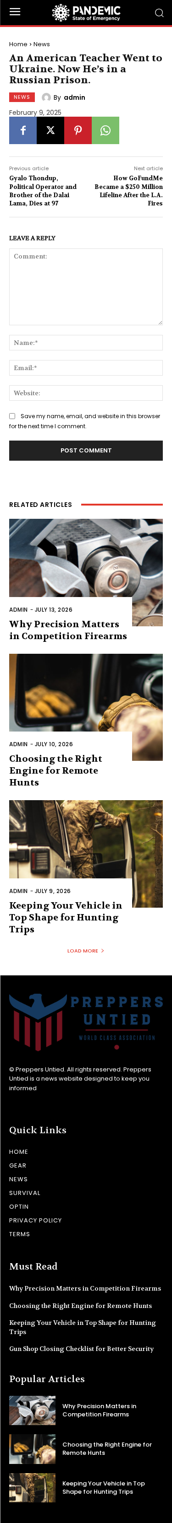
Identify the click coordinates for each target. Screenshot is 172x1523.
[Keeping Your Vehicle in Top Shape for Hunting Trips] (86, 854)
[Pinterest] (78, 130)
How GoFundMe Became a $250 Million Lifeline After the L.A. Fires (128, 190)
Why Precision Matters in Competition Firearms (85, 1288)
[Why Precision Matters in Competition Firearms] (86, 572)
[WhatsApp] (105, 130)
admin (74, 97)
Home (18, 44)
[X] (50, 130)
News (41, 44)
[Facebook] (23, 130)
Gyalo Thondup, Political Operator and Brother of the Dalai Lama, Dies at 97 (43, 190)
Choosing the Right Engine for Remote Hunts (55, 770)
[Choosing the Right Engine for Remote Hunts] (86, 707)
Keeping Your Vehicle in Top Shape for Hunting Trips (65, 917)
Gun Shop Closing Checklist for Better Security (81, 1349)
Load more (82, 950)
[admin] (48, 97)
